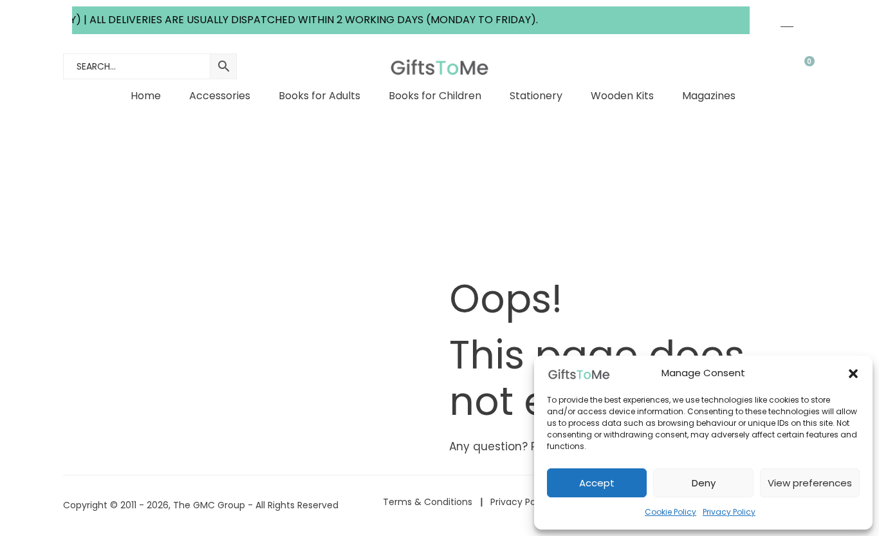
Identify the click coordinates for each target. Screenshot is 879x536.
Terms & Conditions (427, 501)
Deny (704, 483)
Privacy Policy (729, 511)
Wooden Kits (622, 95)
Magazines (709, 95)
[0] (801, 66)
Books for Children (435, 95)
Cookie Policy (670, 511)
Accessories (219, 95)
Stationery (536, 95)
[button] (853, 373)
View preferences (810, 483)
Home (146, 95)
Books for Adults (319, 95)
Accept (597, 483)
